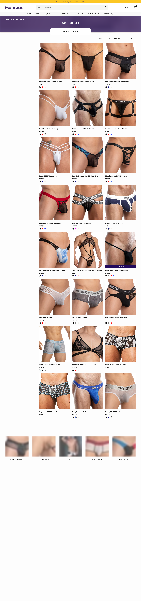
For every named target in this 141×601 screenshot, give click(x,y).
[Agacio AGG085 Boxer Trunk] (54, 344)
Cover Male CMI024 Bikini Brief (116, 270)
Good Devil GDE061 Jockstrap (49, 317)
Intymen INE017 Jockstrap (81, 223)
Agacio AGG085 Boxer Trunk (49, 364)
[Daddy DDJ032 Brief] (120, 391)
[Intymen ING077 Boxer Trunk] (120, 344)
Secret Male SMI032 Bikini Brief (83, 81)
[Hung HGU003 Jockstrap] (87, 391)
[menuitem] (33, 14)
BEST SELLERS (50, 14)
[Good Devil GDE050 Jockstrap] (120, 297)
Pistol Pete (97, 459)
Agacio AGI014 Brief (79, 317)
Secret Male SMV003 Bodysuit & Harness (87, 270)
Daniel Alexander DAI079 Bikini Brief (85, 176)
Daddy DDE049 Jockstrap (48, 176)
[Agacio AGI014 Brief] (87, 297)
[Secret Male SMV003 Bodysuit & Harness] (87, 250)
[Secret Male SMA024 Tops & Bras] (87, 344)
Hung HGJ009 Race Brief (114, 223)
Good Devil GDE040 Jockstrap (116, 128)
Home (7, 19)
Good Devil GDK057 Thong (48, 128)
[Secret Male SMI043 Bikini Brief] (54, 61)
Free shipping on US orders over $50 (72, 2)
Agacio (70, 459)
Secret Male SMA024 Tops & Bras (84, 364)
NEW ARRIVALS (33, 14)
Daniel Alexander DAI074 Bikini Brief (52, 270)
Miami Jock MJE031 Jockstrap (83, 128)
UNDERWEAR (64, 14)
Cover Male (44, 459)
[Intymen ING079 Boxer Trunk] (54, 391)
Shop (12, 19)
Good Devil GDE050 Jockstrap (116, 317)
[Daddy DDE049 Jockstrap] (54, 155)
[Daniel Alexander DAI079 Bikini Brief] (87, 155)
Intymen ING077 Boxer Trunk (115, 364)
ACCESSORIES (94, 14)
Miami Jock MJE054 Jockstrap (116, 176)
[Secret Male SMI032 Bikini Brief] (87, 61)
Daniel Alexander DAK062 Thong (117, 81)
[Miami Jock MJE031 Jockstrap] (87, 108)
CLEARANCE (109, 14)
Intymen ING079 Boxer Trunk (49, 412)
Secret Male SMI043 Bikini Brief (50, 81)
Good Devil (124, 459)
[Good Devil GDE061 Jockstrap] (54, 297)
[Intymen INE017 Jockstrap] (87, 202)
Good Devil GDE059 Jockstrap (50, 223)
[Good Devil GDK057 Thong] (54, 108)
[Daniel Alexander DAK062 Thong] (120, 61)
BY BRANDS (78, 14)
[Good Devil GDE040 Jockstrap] (120, 108)
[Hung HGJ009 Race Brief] (120, 202)
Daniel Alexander (17, 459)
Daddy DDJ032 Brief (112, 412)
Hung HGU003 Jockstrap (81, 412)
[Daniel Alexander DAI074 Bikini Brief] (54, 250)
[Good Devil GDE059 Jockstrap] (54, 202)
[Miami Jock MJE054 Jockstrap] (120, 155)
